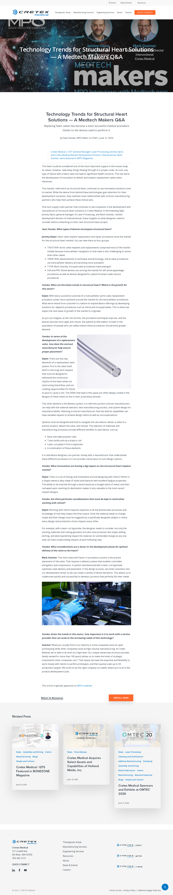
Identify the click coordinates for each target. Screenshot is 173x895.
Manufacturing (23, 756)
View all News (121, 698)
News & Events (126, 3)
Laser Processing (133, 752)
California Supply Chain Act (149, 890)
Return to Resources (52, 697)
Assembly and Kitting (33, 752)
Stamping (147, 761)
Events (48, 752)
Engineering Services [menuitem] (73, 851)
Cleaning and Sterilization (130, 756)
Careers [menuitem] (67, 869)
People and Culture (25, 761)
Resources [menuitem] (68, 855)
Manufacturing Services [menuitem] (75, 846)
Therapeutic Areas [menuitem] (72, 842)
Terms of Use (115, 890)
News (18, 752)
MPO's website (84, 685)
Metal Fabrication (126, 770)
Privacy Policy (129, 890)
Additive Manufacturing (129, 761)
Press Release (80, 752)
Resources (142, 3)
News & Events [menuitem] (70, 865)
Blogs (35, 756)
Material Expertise (143, 775)
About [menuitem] (66, 860)
